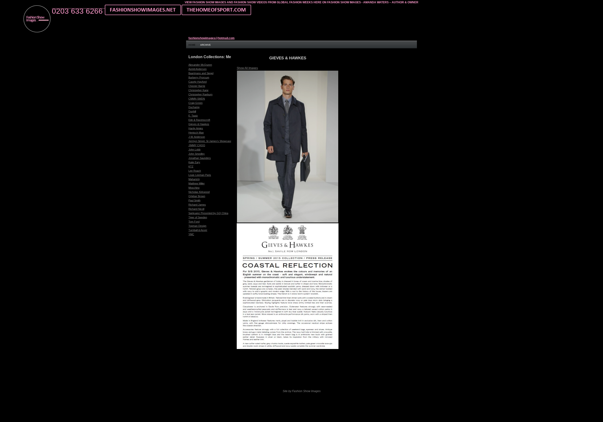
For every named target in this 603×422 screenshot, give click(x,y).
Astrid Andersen (197, 69)
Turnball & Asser (197, 230)
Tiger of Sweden (197, 217)
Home (192, 45)
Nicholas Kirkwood (199, 192)
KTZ (190, 166)
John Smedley (196, 153)
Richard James (197, 204)
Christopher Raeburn (200, 94)
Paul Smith (194, 200)
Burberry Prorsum (198, 77)
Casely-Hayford (197, 81)
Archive (205, 45)
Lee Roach (194, 170)
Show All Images (247, 68)
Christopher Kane (198, 90)
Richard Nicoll (196, 208)
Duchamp (194, 107)
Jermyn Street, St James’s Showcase (210, 141)
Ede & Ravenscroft (199, 119)
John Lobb (194, 149)
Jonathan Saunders (199, 158)
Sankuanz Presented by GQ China (208, 213)
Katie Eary (194, 162)
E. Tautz (193, 115)
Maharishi (194, 179)
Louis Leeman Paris (199, 175)
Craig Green (195, 102)
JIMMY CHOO (196, 145)
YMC (191, 234)
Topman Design (197, 225)
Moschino (194, 187)
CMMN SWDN (196, 98)
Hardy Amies (195, 128)
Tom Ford (194, 221)
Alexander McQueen (200, 64)
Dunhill (192, 111)
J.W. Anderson (196, 136)
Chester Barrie (196, 86)
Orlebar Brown (196, 196)
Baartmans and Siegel (200, 73)
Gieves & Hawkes (198, 124)
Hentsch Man (196, 132)
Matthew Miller (196, 183)
